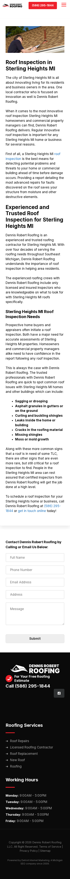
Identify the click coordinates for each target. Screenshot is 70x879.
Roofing (16, 766)
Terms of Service (50, 846)
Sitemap (45, 850)
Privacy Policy (29, 850)
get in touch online (32, 511)
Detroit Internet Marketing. (35, 860)
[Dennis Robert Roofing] (12, 5)
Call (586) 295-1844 (28, 686)
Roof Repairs (19, 741)
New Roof (17, 760)
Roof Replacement (24, 754)
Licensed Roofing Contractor (31, 747)
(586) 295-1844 (43, 5)
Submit (35, 638)
